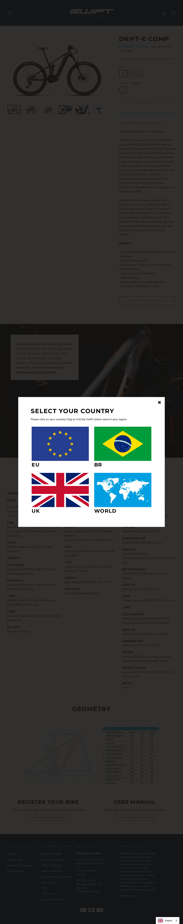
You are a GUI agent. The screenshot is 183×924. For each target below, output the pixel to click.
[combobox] (167, 920)
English (168, 920)
